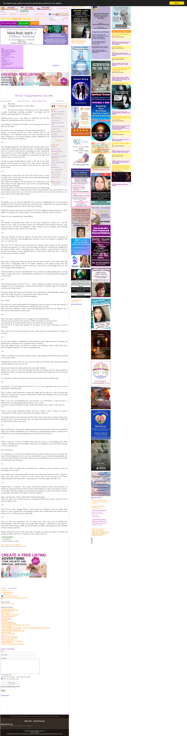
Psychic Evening (105, 501)
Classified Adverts (5, 55)
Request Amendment (8, 592)
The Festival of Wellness (118, 58)
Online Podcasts (75, 7)
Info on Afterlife (55, 153)
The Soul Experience (117, 46)
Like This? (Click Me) (7, 537)
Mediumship (102, 534)
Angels (93, 530)
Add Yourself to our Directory (78, 41)
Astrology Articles (100, 530)
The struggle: (54, 133)
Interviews (3, 65)
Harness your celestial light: (8, 633)
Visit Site (114, 41)
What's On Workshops (5, 54)
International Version (76, 300)
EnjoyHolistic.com (55, 167)
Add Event (34, 23)
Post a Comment (5, 544)
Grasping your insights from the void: (10, 629)
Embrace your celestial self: (57, 126)
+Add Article (13, 14)
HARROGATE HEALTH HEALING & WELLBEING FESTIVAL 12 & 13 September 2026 (121, 118)
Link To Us (51, 732)
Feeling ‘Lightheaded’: (6, 626)
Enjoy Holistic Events (5, 60)
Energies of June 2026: (56, 131)
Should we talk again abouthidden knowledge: (12, 631)
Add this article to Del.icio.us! (10, 596)
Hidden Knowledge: (6, 632)
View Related (59, 140)
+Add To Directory (39, 14)
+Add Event (3, 14)
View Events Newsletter (9, 23)
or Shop (82, 7)
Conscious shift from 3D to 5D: (9, 623)
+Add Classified (24, 14)
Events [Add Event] (99, 500)
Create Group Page (55, 148)
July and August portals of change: (10, 614)
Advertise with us (55, 160)
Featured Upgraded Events (96, 508)
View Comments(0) (16, 544)
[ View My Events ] (62, 8)
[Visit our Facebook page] (50, 15)
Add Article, (74, 40)
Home (2, 48)
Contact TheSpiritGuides (57, 169)
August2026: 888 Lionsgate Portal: (10, 610)
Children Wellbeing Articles (104, 531)
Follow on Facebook (56, 174)
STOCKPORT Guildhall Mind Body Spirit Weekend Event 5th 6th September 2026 (121, 69)
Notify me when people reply (11, 679)
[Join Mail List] (56, 65)
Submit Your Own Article (7, 603)
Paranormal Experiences (97, 535)
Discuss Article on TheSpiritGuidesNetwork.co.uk (15, 598)
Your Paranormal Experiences (7, 62)
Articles (7, 70)
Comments (4, 658)
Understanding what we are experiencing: (11, 641)
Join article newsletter (9, 677)
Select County (74, 301)
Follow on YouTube (55, 172)
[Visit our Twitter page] (53, 15)
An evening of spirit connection (119, 83)
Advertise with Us (44, 732)
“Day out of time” (55, 120)
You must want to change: (7, 639)
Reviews (3, 58)
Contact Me (6, 590)
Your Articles (4, 61)
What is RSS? (56, 183)
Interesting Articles (104, 533)
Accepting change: (55, 128)
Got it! (177, 3)
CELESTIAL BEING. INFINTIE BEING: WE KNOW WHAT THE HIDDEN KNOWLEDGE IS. (25, 628)
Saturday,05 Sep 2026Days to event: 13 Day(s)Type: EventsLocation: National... (100, 519)
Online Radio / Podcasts (56, 151)
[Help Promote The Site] (76, 304)
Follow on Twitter (55, 177)
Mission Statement (35, 732)
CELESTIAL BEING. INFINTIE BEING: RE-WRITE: (15, 625)
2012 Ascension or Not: (56, 117)
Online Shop (16, 732)
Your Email (4, 654)
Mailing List (54, 146)
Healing (93, 533)
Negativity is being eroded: (57, 136)
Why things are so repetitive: (58, 111)
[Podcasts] (62, 15)
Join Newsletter (24, 23)
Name (2, 651)
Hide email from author (23, 677)
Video (78, 40)
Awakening (94, 531)
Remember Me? (7, 675)
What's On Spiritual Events (6, 52)
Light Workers (95, 534)
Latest (53, 110)
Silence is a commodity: (7, 642)
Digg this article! (7, 594)
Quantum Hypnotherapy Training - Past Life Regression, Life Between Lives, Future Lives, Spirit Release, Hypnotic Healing (121, 168)
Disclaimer (56, 732)
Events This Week (98, 506)
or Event (83, 40)
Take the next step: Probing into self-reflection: (12, 644)
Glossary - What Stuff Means (58, 162)
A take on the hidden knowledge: (9, 636)
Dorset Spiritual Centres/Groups (7, 57)
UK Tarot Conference (117, 154)
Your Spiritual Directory (6, 64)
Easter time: (4, 635)
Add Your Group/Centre (77, 43)
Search (66, 17)
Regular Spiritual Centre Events (7, 49)
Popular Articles (97, 529)
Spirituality (94, 503)
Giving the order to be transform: (9, 638)
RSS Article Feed (57, 181)
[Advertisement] (34, 89)
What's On (53, 164)
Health (97, 533)
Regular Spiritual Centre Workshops (8, 51)
